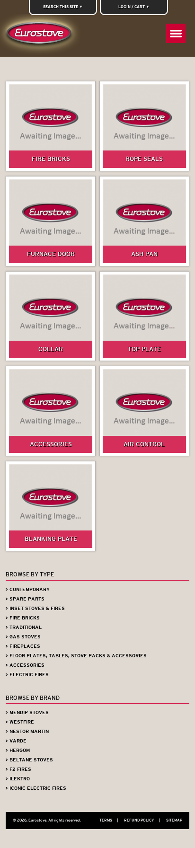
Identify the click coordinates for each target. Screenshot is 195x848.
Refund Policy (142, 820)
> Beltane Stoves (29, 759)
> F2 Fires (18, 769)
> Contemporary (28, 589)
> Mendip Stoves (27, 712)
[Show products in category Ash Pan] (144, 221)
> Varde (16, 740)
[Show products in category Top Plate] (144, 316)
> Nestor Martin (27, 731)
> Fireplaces (23, 646)
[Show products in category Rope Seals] (144, 126)
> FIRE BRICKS (23, 617)
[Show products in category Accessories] (50, 411)
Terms (108, 820)
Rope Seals (144, 158)
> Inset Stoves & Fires (35, 608)
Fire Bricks (51, 158)
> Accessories (25, 665)
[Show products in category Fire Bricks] (50, 126)
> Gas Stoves (23, 636)
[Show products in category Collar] (50, 316)
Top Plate (144, 349)
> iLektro (18, 778)
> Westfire (20, 721)
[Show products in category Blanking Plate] (50, 506)
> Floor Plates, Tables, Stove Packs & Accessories (76, 655)
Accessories (51, 444)
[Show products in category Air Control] (144, 411)
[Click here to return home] (41, 35)
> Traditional (24, 627)
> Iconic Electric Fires (36, 788)
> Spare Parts (25, 598)
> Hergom (18, 750)
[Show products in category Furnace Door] (50, 221)
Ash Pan (144, 253)
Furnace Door (51, 253)
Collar (50, 349)
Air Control (144, 444)
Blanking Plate (51, 538)
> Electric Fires (27, 674)
